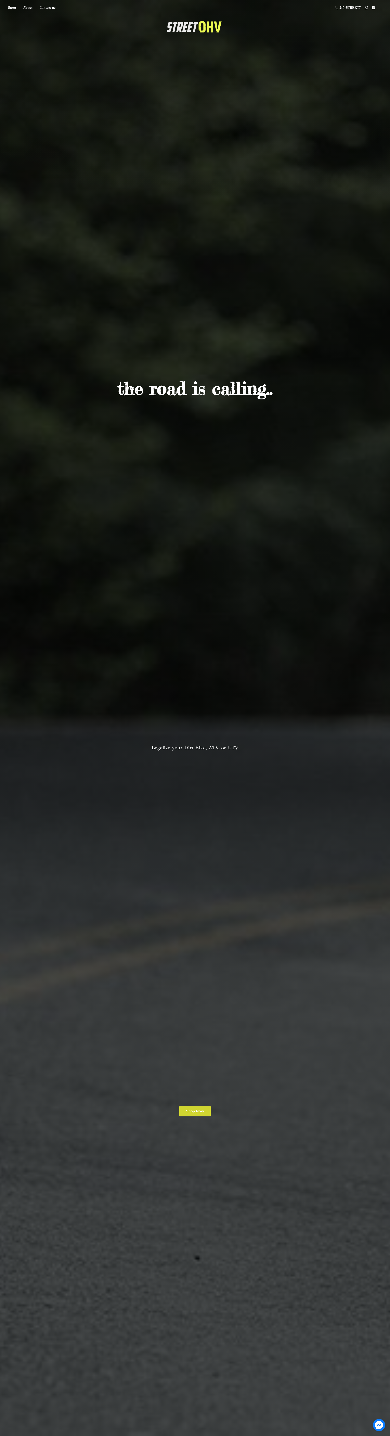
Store (12, 8)
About (27, 8)
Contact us (47, 8)
